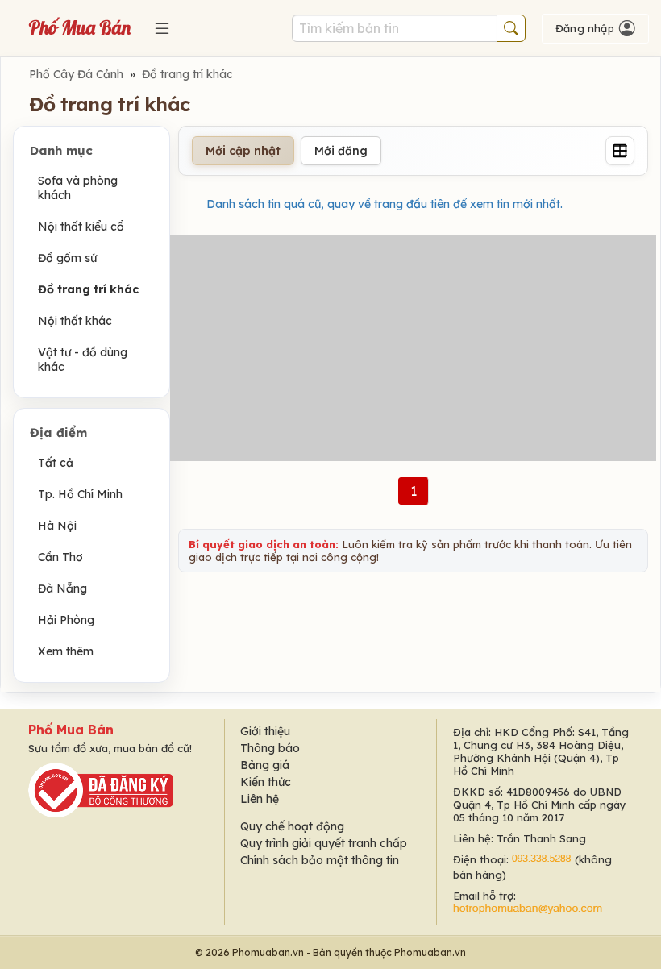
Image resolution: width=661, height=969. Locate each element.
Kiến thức (265, 782)
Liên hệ (259, 799)
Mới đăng (341, 150)
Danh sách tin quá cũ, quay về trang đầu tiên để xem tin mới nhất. (384, 204)
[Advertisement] (413, 348)
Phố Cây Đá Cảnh (76, 74)
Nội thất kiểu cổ (81, 226)
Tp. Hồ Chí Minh (80, 494)
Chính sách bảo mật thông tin (319, 860)
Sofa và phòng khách (78, 187)
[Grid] (620, 150)
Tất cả (55, 462)
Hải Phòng (66, 620)
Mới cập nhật (243, 150)
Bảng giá (264, 765)
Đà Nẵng (62, 588)
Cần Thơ (60, 557)
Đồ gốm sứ (67, 258)
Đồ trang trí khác (187, 74)
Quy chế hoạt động (292, 826)
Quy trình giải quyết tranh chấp (323, 843)
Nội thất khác (75, 321)
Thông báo (270, 748)
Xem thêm (66, 651)
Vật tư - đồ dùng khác (82, 359)
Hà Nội (57, 525)
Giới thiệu (265, 731)
